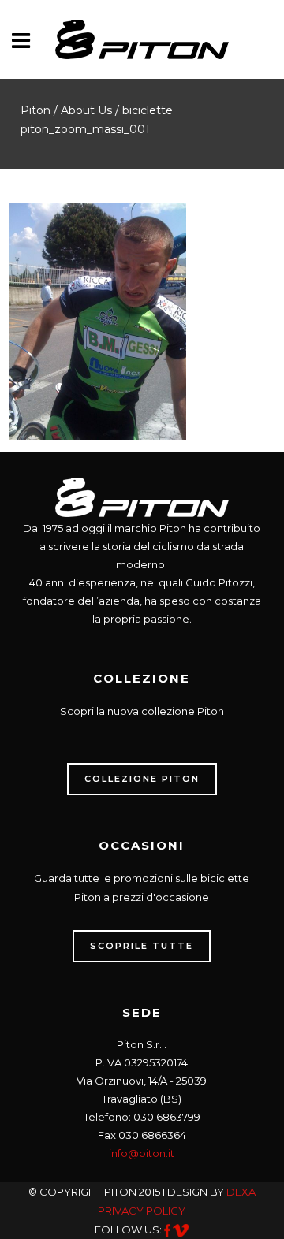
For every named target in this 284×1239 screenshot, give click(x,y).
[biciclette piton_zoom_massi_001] (97, 320)
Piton (35, 110)
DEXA (241, 1191)
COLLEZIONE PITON (142, 778)
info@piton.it (141, 1153)
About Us (86, 110)
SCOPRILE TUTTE (141, 945)
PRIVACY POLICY (141, 1210)
